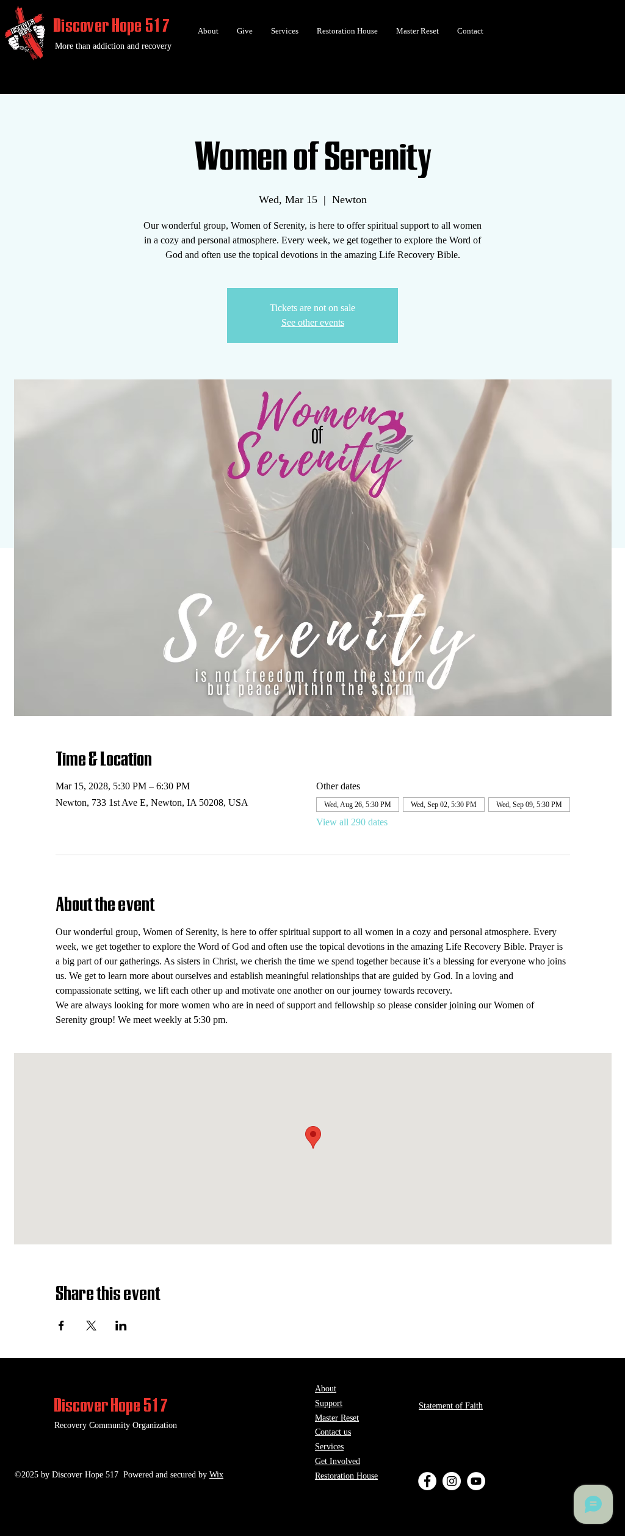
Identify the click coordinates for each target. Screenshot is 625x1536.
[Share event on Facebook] (61, 1325)
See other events (312, 322)
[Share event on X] (91, 1325)
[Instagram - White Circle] (452, 1481)
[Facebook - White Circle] (427, 1481)
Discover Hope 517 (112, 25)
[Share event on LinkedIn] (121, 1325)
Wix (216, 1474)
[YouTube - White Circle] (476, 1481)
